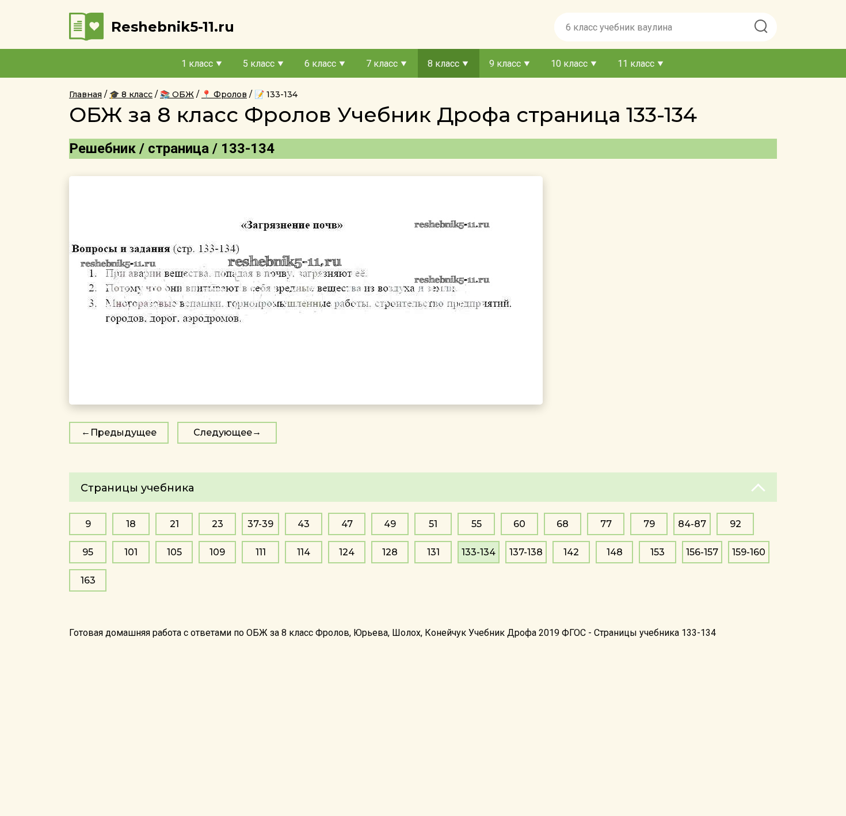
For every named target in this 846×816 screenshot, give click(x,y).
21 (174, 523)
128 (390, 552)
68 (563, 523)
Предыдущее (123, 432)
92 (735, 523)
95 (87, 552)
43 (304, 523)
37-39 (260, 523)
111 (261, 552)
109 (217, 552)
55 (476, 523)
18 (131, 523)
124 (347, 552)
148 (615, 552)
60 (519, 523)
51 (433, 523)
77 (606, 523)
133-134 (479, 552)
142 (571, 552)
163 (88, 580)
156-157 (702, 552)
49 (390, 523)
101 (131, 552)
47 (347, 523)
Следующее (222, 432)
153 (657, 552)
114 (303, 552)
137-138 (526, 552)
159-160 (748, 552)
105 (174, 552)
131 (433, 552)
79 (649, 523)
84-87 (692, 523)
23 (217, 523)
